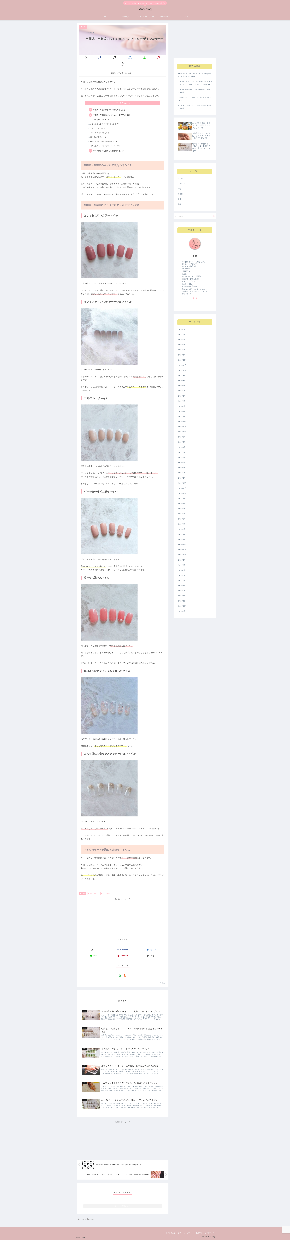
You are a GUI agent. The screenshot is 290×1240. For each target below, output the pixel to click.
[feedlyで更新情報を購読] (120, 975)
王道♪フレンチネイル (97, 128)
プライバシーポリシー (186, 1233)
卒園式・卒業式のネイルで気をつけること (109, 110)
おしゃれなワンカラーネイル (100, 119)
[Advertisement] (122, 916)
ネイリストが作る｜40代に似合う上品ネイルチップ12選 (194, 106)
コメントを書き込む (122, 1206)
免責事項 (199, 1233)
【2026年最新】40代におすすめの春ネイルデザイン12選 (195, 91)
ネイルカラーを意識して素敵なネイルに (108, 151)
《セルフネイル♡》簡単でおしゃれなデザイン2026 (194, 99)
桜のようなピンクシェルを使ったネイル (104, 141)
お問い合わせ (171, 1233)
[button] (122, 63)
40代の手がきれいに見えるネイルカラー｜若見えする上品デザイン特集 (194, 75)
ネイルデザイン (94, 893)
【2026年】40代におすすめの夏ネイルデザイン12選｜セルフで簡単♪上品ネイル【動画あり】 (195, 83)
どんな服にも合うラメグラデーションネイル (106, 146)
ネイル (83, 893)
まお (195, 256)
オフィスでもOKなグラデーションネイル (105, 124)
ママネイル (106, 893)
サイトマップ (209, 1233)
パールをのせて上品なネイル (100, 133)
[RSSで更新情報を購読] (125, 975)
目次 (121, 103)
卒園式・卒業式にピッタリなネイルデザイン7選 (111, 115)
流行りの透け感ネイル (98, 137)
